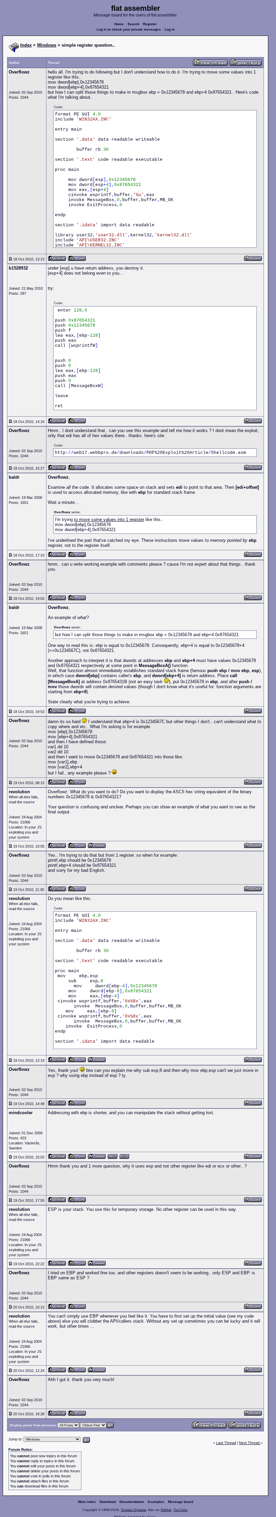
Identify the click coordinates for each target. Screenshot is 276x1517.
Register (150, 24)
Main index (87, 1502)
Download (108, 1502)
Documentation (131, 1502)
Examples (156, 1502)
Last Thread (226, 1443)
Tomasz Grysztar (133, 1510)
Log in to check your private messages (129, 29)
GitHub (166, 1510)
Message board (180, 1502)
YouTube (180, 1510)
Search (133, 24)
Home (119, 24)
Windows (46, 45)
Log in (170, 29)
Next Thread (250, 1443)
